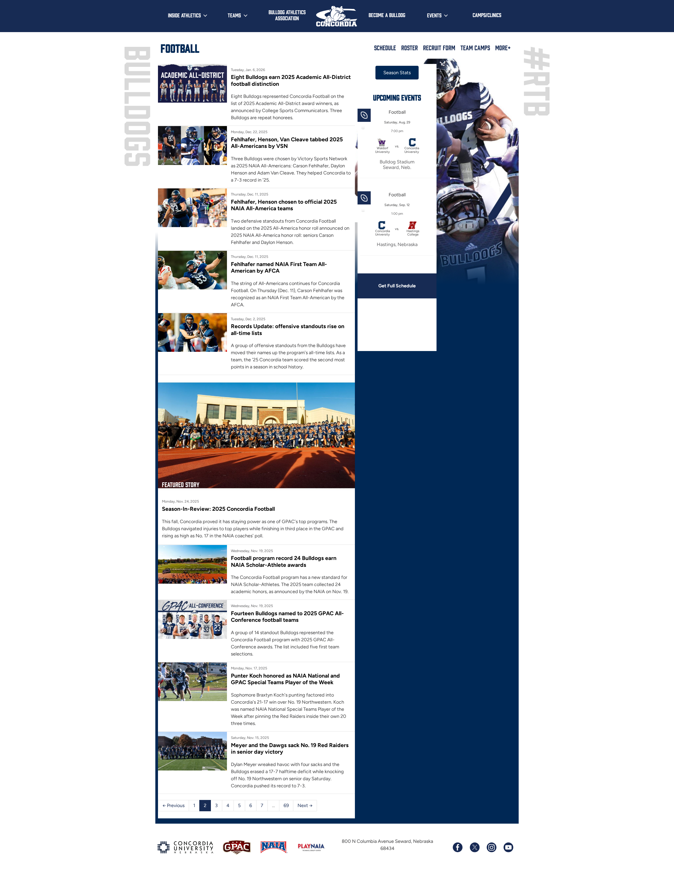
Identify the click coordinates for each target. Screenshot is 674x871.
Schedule (385, 47)
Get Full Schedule (397, 286)
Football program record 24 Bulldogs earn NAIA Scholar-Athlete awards (283, 561)
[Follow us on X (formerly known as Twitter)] (474, 847)
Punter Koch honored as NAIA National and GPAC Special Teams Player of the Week (285, 678)
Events (434, 15)
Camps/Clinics (487, 14)
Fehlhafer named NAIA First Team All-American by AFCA (279, 267)
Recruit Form (439, 47)
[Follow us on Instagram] (491, 847)
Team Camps (475, 47)
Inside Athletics (184, 15)
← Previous (173, 805)
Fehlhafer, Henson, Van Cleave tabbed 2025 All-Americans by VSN (287, 142)
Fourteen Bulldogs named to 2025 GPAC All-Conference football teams (287, 616)
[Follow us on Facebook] (457, 847)
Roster (409, 47)
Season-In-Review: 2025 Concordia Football (218, 508)
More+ (503, 47)
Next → (305, 805)
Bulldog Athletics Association (287, 14)
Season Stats (397, 73)
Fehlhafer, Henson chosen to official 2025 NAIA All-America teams (284, 205)
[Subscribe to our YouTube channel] (508, 847)
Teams (234, 15)
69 (286, 805)
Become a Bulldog (387, 14)
